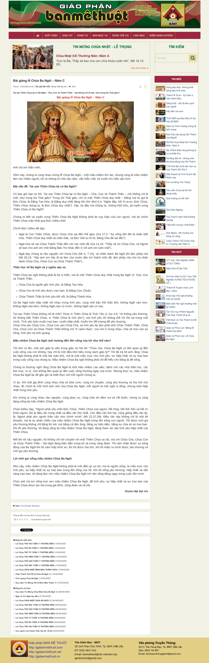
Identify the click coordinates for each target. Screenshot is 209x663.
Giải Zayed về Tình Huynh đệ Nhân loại (181, 176)
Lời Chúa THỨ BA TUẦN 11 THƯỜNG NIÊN (34, 548)
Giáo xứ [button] (67, 35)
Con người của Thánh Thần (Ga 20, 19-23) (33, 630)
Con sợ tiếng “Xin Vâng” (178, 182)
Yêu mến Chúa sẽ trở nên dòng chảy (179, 192)
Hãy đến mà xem (174, 111)
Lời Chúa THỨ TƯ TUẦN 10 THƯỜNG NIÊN (34, 617)
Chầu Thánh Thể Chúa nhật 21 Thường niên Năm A (180, 242)
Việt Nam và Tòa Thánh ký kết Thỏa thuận (181, 321)
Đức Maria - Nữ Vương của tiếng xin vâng (179, 234)
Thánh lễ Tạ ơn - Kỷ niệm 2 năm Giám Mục (179, 97)
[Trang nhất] (38, 35)
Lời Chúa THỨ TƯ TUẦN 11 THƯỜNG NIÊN (34, 552)
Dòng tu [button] (82, 35)
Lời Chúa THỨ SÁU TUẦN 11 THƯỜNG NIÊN (34, 561)
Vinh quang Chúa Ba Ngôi (26, 578)
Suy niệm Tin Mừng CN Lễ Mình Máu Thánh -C (36, 582)
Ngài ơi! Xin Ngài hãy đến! (27, 596)
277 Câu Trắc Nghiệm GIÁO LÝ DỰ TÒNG (180, 262)
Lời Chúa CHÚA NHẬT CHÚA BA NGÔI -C (33, 600)
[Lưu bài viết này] (145, 86)
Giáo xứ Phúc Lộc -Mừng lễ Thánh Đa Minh (180, 329)
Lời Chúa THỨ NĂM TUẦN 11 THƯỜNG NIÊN (35, 556)
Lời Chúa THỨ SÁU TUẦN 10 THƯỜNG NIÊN (34, 609)
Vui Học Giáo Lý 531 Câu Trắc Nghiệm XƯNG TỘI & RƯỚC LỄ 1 (181, 279)
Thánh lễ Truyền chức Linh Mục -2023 (179, 289)
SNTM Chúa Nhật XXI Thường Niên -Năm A (181, 144)
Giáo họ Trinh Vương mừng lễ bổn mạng (181, 128)
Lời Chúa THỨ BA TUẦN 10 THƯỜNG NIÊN (34, 622)
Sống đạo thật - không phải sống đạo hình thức (179, 89)
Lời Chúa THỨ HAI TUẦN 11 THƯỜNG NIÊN (34, 543)
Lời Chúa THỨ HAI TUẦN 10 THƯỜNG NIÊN (34, 626)
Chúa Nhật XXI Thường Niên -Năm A (82, 55)
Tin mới (176, 79)
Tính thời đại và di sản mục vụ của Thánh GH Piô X (181, 168)
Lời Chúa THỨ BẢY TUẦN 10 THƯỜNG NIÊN (34, 604)
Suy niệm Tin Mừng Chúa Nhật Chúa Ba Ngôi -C (36, 591)
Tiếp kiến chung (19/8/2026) (180, 224)
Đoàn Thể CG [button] (120, 35)
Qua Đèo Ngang (174, 209)
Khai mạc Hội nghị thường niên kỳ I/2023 (179, 297)
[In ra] (140, 86)
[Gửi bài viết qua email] (135, 86)
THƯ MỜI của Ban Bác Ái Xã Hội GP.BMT (180, 120)
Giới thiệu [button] (51, 35)
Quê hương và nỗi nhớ (177, 198)
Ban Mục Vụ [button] (100, 35)
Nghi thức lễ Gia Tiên (177, 268)
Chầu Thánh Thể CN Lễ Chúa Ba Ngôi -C (33, 574)
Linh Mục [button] (139, 35)
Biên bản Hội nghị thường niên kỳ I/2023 (181, 305)
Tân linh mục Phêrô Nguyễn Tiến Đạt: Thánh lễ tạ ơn (180, 313)
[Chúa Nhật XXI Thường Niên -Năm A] (33, 57)
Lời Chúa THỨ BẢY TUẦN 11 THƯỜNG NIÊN (34, 565)
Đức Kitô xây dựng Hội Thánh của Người (181, 136)
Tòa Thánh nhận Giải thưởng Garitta (180, 218)
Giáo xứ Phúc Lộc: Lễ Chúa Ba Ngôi (180, 337)
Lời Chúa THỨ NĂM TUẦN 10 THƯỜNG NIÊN (35, 613)
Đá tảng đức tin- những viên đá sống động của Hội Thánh (180, 160)
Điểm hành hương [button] (161, 35)
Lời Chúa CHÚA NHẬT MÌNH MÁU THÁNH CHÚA (36, 569)
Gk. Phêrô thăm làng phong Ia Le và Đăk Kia (181, 152)
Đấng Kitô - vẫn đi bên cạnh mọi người (180, 105)
